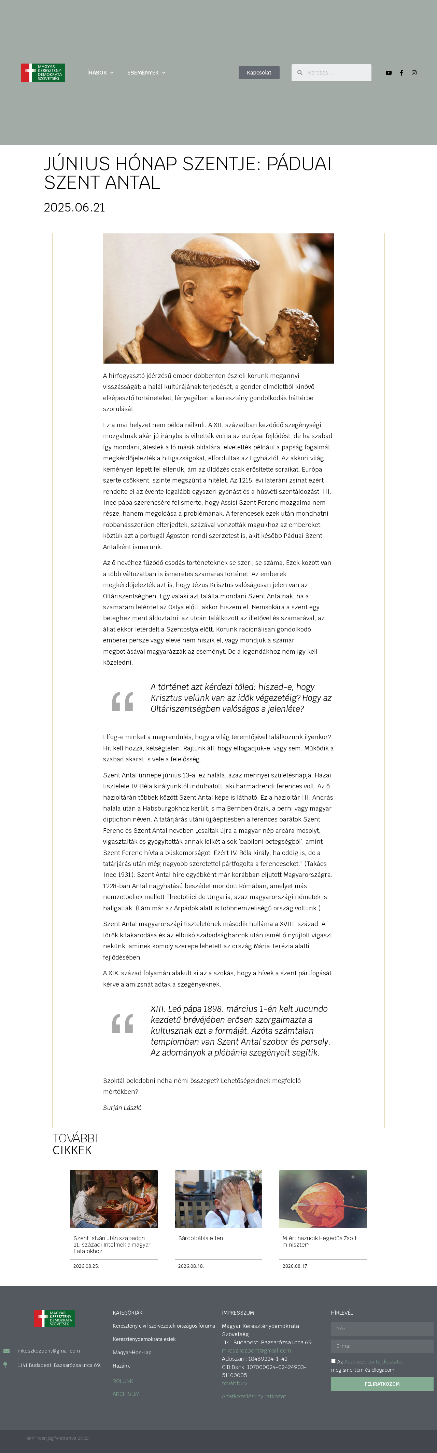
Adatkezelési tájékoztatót (373, 1362)
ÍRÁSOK (97, 72)
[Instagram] (414, 72)
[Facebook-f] (401, 72)
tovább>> (234, 1383)
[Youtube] (388, 72)
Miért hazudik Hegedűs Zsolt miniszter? (320, 1241)
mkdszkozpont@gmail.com (256, 1350)
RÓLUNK (123, 1381)
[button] (259, 72)
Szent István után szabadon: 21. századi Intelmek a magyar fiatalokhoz (112, 1245)
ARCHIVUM (126, 1394)
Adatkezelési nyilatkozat (254, 1396)
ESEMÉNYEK (143, 72)
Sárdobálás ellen (200, 1238)
